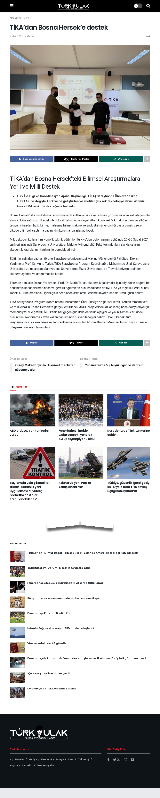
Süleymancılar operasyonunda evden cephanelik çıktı (64, 598)
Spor (71, 759)
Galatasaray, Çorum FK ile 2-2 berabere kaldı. (59, 568)
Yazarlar (27, 765)
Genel (27, 18)
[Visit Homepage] (73, 6)
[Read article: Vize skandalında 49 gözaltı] (17, 647)
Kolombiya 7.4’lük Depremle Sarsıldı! (52, 688)
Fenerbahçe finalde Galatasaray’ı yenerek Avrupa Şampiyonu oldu (77, 435)
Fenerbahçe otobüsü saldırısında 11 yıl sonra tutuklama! (65, 583)
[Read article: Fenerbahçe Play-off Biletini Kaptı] (17, 617)
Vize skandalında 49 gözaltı (46, 643)
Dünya (60, 759)
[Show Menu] (11, 6)
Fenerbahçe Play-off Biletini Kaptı (50, 613)
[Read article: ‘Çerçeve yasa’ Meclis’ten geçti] (17, 677)
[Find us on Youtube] (132, 760)
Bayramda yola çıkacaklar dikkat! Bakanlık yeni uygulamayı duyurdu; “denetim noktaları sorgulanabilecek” (30, 491)
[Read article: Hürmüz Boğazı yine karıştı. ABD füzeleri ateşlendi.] (17, 632)
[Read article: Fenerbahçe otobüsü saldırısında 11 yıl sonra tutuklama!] (17, 586)
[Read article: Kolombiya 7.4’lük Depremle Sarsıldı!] (17, 692)
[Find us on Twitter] (116, 759)
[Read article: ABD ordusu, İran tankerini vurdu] (32, 410)
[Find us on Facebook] (108, 760)
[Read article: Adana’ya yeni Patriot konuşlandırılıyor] (81, 463)
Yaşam (14, 765)
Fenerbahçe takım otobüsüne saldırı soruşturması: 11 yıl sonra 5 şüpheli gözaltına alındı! (87, 658)
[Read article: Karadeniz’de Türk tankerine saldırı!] (129, 410)
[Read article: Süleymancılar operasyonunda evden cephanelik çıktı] (17, 602)
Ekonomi (46, 759)
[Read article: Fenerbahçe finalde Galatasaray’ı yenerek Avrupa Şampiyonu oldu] (81, 410)
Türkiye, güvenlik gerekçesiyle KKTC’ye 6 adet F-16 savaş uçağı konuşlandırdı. (129, 487)
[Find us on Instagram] (125, 760)
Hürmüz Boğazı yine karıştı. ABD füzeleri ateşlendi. (61, 628)
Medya (33, 759)
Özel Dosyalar (45, 765)
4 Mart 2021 (16, 36)
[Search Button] (148, 6)
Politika (20, 759)
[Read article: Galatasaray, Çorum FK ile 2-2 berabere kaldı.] (17, 571)
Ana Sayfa (15, 18)
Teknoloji (84, 759)
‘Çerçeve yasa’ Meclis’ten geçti (48, 673)
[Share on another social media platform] (147, 159)
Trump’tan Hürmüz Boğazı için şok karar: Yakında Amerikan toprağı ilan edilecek (82, 553)
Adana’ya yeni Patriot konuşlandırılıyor (75, 485)
